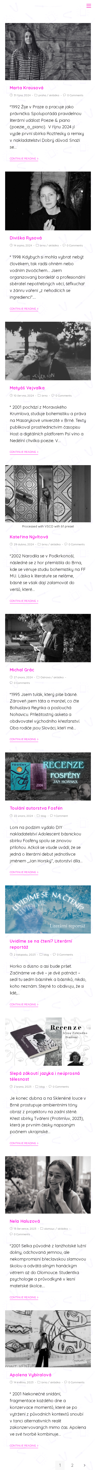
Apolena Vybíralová (30, 1374)
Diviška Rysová (26, 238)
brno (43, 245)
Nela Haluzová (25, 1221)
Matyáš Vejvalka (27, 388)
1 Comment (61, 816)
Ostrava (46, 677)
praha (42, 95)
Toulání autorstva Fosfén (36, 808)
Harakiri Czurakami (29, 5)
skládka (54, 95)
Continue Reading (23, 158)
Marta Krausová (27, 87)
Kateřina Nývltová (29, 537)
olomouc (49, 1228)
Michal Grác (22, 669)
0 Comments (75, 95)
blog (43, 816)
